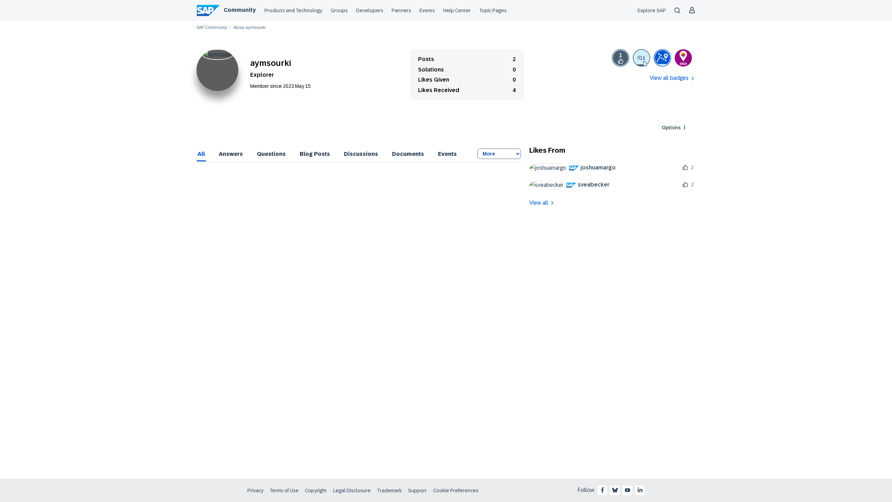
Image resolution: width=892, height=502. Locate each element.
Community (240, 10)
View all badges (669, 78)
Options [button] (671, 127)
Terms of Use (284, 490)
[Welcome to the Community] (662, 58)
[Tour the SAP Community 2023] (683, 58)
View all (538, 203)
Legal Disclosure (352, 490)
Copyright (316, 490)
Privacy (255, 490)
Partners (401, 10)
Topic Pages (493, 10)
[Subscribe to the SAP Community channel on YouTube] (627, 490)
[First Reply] (641, 58)
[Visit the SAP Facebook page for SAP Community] (602, 490)
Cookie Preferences (455, 490)
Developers (369, 10)
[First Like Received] (620, 58)
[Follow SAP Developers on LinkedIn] (640, 490)
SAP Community (212, 27)
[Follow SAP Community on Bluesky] (615, 490)
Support (417, 490)
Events (427, 10)
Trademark (389, 490)
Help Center (457, 10)
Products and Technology (293, 10)
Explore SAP (652, 10)
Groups (339, 10)
